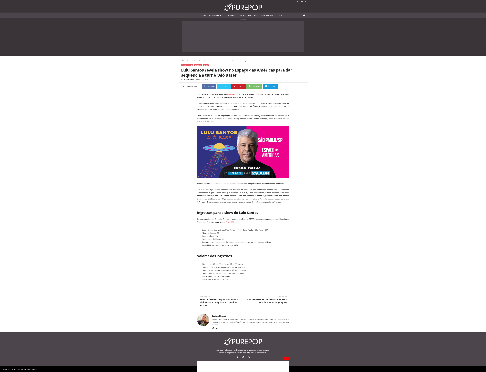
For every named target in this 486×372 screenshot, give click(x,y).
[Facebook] (297, 1)
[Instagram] (301, 1)
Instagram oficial (233, 94)
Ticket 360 (230, 222)
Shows (206, 65)
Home (203, 15)
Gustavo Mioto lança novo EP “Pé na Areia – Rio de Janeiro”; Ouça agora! (267, 301)
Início (182, 61)
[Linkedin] (216, 328)
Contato (280, 15)
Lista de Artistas (267, 15)
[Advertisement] (243, 36)
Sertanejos (231, 15)
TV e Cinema (252, 15)
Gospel (241, 15)
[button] (304, 15)
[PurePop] (243, 7)
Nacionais (202, 61)
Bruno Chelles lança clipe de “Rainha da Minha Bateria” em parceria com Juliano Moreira (219, 302)
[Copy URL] (286, 86)
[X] (305, 1)
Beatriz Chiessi (189, 79)
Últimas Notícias (215, 15)
